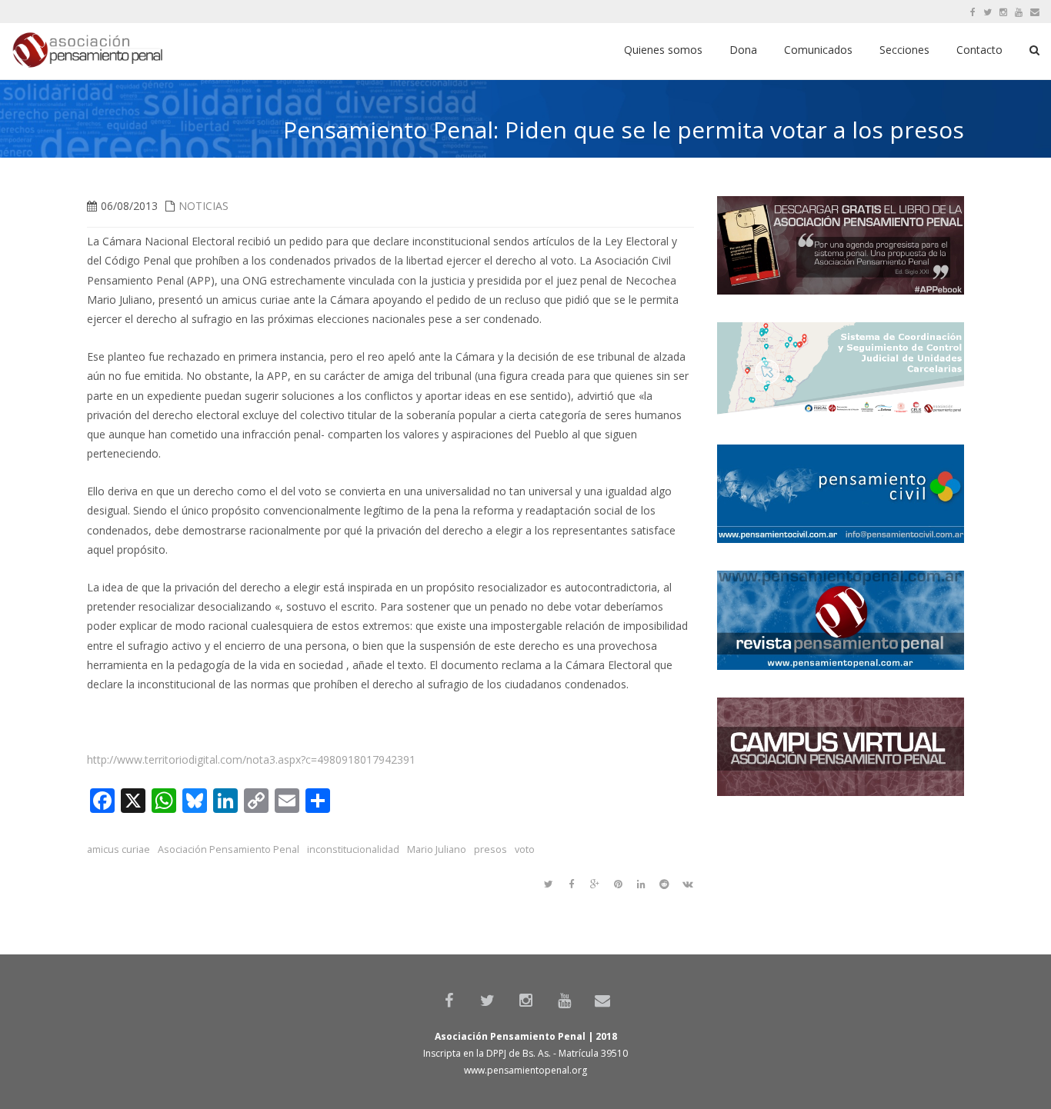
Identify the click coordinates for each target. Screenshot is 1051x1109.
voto (525, 849)
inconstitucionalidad (353, 849)
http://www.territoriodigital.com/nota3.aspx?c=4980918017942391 (251, 759)
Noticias (204, 205)
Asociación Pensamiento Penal (228, 849)
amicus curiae (118, 849)
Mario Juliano (436, 849)
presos (490, 849)
